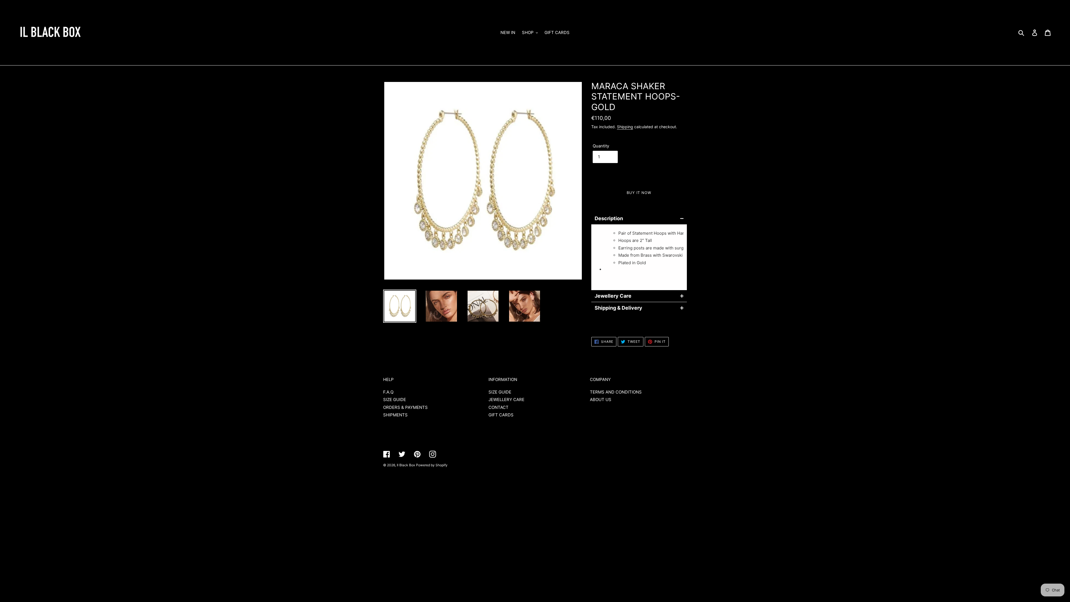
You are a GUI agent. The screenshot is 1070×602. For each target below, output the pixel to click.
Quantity (601, 146)
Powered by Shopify (432, 465)
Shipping (625, 126)
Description (609, 218)
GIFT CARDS (501, 414)
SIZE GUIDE (394, 399)
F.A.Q (388, 392)
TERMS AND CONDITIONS (616, 392)
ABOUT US (600, 399)
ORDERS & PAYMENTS (405, 407)
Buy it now (639, 192)
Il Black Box (406, 465)
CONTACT (498, 407)
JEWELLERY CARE (506, 399)
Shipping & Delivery (618, 307)
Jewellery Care (613, 295)
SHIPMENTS (395, 414)
